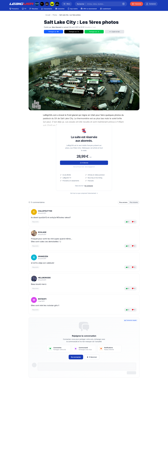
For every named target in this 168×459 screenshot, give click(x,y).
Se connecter (88, 186)
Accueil (48, 15)
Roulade (42, 232)
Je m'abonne (84, 163)
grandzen (43, 256)
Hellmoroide (44, 278)
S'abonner (93, 357)
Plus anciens (123, 202)
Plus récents (134, 202)
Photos (55, 15)
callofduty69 (45, 211)
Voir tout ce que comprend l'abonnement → (84, 193)
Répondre (35, 222)
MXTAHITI (42, 299)
